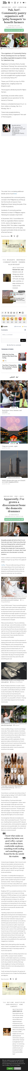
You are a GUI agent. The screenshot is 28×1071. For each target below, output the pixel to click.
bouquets (11, 260)
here (15, 194)
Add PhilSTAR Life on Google (13, 30)
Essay (16, 496)
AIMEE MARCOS (15, 514)
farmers (22, 262)
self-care (10, 1002)
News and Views (6, 7)
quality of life (20, 1002)
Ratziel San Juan (15, 25)
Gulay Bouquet (14, 264)
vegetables (20, 260)
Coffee (3, 565)
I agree (10, 1068)
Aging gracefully (12, 1004)
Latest (14, 7)
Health (22, 496)
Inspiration (21, 7)
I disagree (17, 1068)
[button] (25, 2)
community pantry (10, 262)
